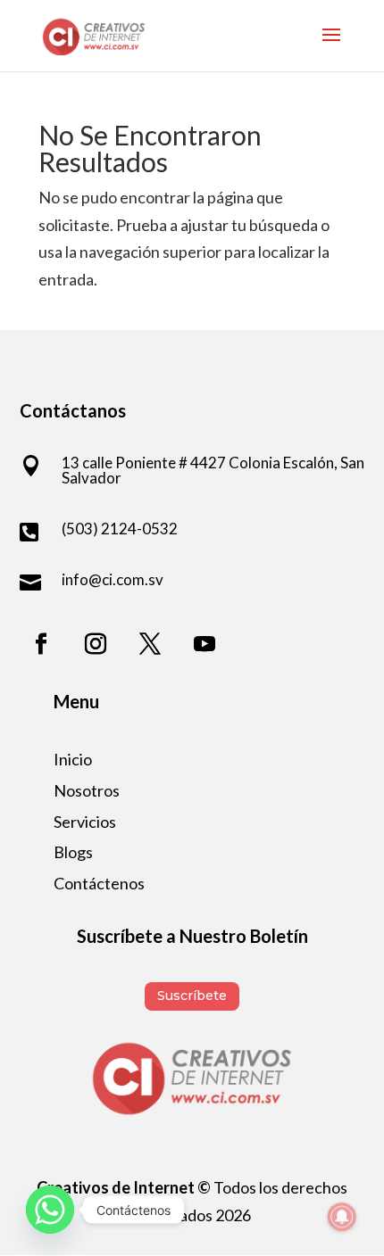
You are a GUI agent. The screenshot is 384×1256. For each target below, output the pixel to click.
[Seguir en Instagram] (95, 644)
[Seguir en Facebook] (41, 644)
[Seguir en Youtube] (204, 644)
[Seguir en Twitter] (150, 644)
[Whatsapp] (50, 1210)
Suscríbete (192, 995)
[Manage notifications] (342, 1216)
